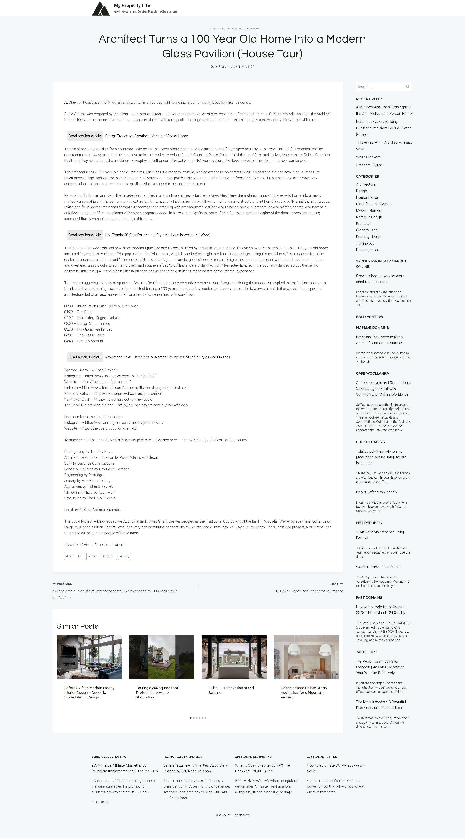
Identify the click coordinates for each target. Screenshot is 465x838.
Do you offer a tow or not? (376, 492)
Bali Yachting (369, 317)
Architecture (365, 184)
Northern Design (369, 217)
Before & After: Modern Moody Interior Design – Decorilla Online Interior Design (89, 692)
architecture (74, 556)
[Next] (333, 675)
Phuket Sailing (370, 442)
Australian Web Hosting (253, 756)
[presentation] (89, 657)
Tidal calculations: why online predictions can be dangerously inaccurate (381, 457)
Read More (100, 802)
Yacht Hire (366, 652)
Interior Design (367, 197)
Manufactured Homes (373, 204)
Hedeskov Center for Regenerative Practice (308, 587)
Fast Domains (369, 597)
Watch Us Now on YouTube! (378, 567)
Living (124, 556)
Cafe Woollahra (372, 373)
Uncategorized (367, 250)
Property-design (245, 28)
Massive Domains (372, 328)
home (93, 556)
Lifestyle (109, 556)
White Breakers (368, 157)
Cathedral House (369, 165)
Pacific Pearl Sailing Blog (183, 756)
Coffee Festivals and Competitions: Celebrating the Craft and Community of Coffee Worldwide (383, 389)
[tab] (191, 718)
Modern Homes (368, 210)
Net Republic (369, 523)
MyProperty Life (225, 66)
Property (363, 223)
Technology (365, 243)
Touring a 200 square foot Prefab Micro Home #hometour (157, 692)
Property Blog (218, 28)
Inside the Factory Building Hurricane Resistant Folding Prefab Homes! (383, 128)
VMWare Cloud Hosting (109, 756)
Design (361, 191)
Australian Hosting (322, 756)
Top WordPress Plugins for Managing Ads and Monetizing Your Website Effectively (380, 667)
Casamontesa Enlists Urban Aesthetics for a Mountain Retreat (304, 692)
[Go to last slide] (62, 675)
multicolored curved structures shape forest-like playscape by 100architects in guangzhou (115, 590)
